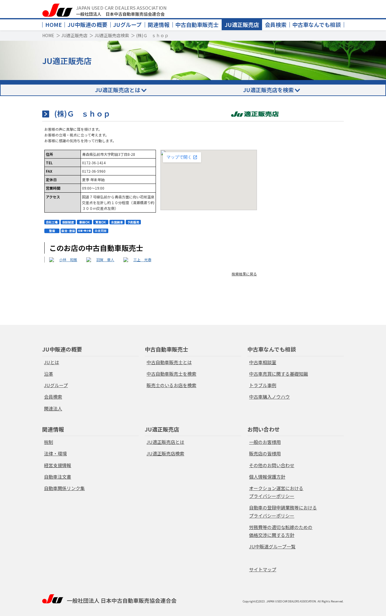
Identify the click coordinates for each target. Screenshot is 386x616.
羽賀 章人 (105, 259)
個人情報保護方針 (267, 476)
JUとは (51, 362)
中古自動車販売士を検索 (171, 374)
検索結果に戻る (244, 273)
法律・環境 (55, 453)
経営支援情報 (57, 465)
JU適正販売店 (242, 24)
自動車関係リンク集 (64, 488)
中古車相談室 (262, 362)
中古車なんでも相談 (316, 24)
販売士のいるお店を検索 (171, 385)
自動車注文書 (57, 476)
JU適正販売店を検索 (268, 90)
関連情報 (158, 24)
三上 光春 (142, 259)
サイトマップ (262, 569)
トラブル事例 (262, 385)
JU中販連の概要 (87, 24)
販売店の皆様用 (265, 453)
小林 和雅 (68, 259)
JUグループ (127, 24)
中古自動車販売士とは (169, 362)
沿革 (48, 374)
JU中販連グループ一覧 (272, 546)
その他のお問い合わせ (271, 465)
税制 (48, 442)
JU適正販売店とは (117, 90)
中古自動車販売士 (197, 24)
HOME (53, 24)
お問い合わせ (263, 429)
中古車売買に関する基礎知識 (278, 374)
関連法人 (53, 408)
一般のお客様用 (265, 442)
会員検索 (275, 24)
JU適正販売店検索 (111, 35)
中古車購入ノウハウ (269, 396)
